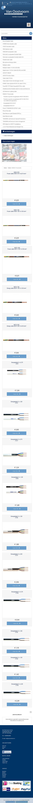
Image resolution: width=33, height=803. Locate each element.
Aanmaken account (7, 5)
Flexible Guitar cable (7, 59)
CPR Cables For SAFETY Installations (12, 124)
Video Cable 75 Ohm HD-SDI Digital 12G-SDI (13, 81)
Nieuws (3, 747)
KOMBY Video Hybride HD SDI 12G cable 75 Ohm (14, 83)
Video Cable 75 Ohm (8, 78)
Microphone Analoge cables (9, 62)
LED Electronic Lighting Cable (10, 91)
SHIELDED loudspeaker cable (10, 51)
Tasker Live (4, 762)
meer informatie (25, 800)
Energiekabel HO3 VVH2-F (10, 103)
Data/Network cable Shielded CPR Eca (12, 113)
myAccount (27, 3)
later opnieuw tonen (11, 801)
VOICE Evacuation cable (8, 46)
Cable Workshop (5, 758)
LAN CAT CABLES (7, 73)
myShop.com (19, 714)
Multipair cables (6, 65)
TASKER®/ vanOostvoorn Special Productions (14, 118)
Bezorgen (4, 774)
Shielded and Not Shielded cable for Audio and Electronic (16, 88)
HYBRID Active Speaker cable (10, 43)
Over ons (4, 745)
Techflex (4, 760)
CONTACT (20, 3)
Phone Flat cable (7, 111)
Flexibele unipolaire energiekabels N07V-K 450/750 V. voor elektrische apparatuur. (16, 100)
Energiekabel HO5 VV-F (9, 105)
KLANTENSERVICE (12, 3)
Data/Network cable (7, 116)
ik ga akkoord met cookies (22, 801)
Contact (4, 777)
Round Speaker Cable (8, 41)
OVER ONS (5, 2)
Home (9, 167)
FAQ (4, 3)
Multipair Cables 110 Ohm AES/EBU (11, 67)
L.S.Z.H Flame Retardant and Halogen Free (13, 126)
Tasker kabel (5, 761)
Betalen (4, 772)
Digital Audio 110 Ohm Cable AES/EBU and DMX (14, 70)
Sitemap (4, 775)
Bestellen (4, 771)
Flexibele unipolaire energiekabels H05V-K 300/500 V (16, 96)
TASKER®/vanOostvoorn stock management (14, 121)
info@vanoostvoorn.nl (8, 159)
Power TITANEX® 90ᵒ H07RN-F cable (12, 108)
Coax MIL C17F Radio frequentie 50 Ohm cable (14, 86)
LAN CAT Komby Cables (8, 75)
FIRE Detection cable (8, 49)
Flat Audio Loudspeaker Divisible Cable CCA (13, 57)
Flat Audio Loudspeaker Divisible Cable (12, 54)
